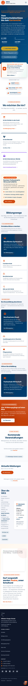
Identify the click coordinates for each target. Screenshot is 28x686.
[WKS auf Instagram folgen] (6, 671)
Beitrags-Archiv (4, 636)
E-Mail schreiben (6, 663)
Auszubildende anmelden (10, 57)
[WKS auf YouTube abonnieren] (17, 671)
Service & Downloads (5, 651)
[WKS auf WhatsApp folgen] (2, 671)
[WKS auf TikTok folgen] (13, 671)
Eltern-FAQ (3, 647)
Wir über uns (5, 532)
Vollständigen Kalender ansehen (14, 456)
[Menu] (26, 2)
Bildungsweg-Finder (5, 643)
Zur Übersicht (7, 420)
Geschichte (4, 539)
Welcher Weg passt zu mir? (10, 53)
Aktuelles (15, 480)
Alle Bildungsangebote (6, 639)
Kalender (15, 450)
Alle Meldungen (6, 472)
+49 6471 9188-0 (7, 661)
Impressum (3, 680)
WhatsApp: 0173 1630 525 (9, 665)
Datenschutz (9, 680)
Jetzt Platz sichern (10, 48)
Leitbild (4, 535)
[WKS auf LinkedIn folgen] (9, 671)
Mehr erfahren (8, 201)
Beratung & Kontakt (5, 655)
